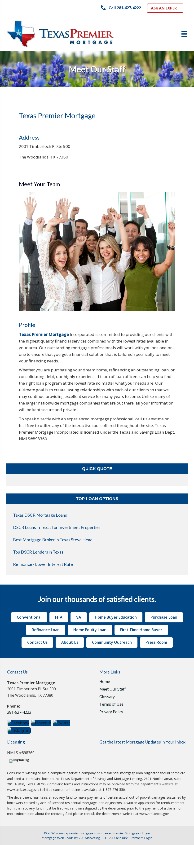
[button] (121, 8)
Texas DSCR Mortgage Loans (40, 515)
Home (104, 682)
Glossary (107, 697)
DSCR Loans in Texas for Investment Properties (57, 527)
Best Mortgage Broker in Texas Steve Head (53, 539)
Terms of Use (111, 704)
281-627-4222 (19, 712)
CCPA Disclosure (115, 838)
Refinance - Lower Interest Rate (43, 564)
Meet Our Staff (112, 689)
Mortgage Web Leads (58, 838)
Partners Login (141, 838)
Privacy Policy (111, 712)
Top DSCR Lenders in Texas (38, 552)
